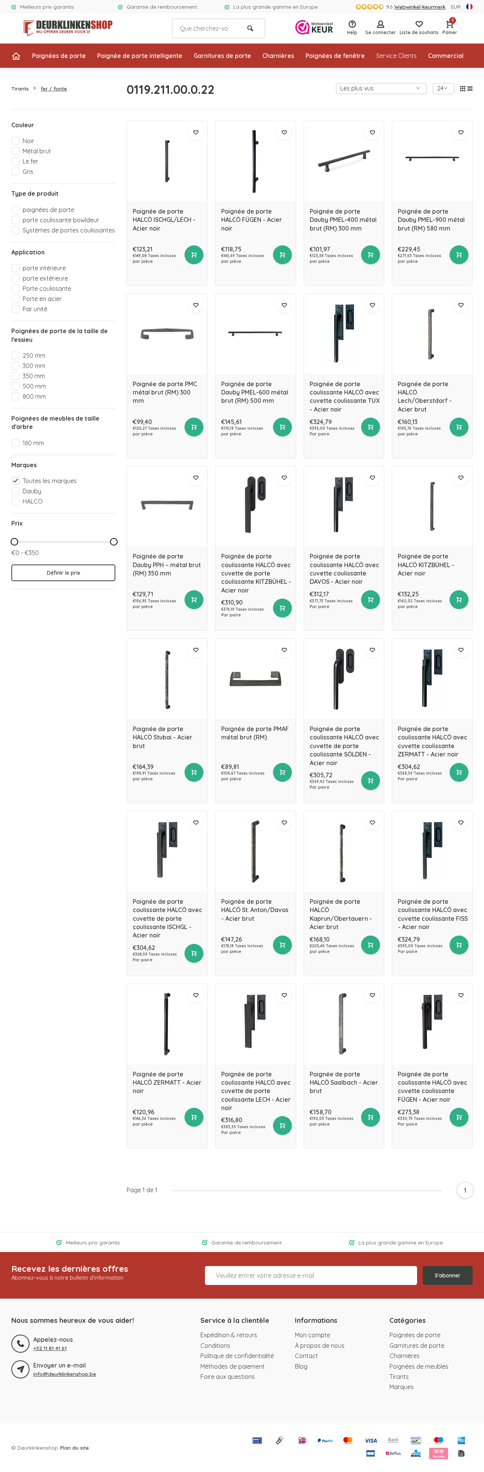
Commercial (446, 55)
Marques (401, 1387)
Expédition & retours (228, 1335)
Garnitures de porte (222, 55)
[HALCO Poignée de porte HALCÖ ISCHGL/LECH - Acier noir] (167, 161)
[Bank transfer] (393, 1441)
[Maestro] (438, 1441)
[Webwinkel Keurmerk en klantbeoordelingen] (314, 28)
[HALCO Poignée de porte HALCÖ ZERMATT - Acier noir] (167, 1024)
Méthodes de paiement (232, 1366)
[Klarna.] (438, 1454)
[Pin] (257, 1441)
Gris (28, 171)
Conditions (215, 1345)
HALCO (33, 501)
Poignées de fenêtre (335, 55)
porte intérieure (44, 268)
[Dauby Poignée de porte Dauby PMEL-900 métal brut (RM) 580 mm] (432, 161)
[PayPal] (325, 1441)
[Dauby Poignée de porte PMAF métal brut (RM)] (256, 679)
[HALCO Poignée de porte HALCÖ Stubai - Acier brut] (167, 679)
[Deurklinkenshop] (68, 28)
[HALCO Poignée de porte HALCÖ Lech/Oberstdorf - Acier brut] (432, 334)
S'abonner (448, 1275)
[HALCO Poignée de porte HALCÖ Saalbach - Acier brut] (344, 1024)
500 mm (34, 386)
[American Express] (461, 1441)
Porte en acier (42, 299)
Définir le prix (63, 572)
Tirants (20, 88)
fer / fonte (54, 88)
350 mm (34, 376)
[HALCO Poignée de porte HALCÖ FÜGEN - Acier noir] (256, 161)
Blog (301, 1366)
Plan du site (74, 1447)
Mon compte (312, 1335)
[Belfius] (393, 1454)
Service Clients (396, 55)
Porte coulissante (47, 288)
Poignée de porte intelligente (139, 55)
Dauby (32, 491)
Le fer (30, 161)
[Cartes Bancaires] (370, 1454)
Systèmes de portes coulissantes (69, 230)
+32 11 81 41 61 (50, 1348)
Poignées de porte (59, 55)
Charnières (278, 55)
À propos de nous (319, 1345)
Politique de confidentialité (237, 1356)
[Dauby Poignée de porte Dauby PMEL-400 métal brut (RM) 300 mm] (344, 161)
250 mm (34, 355)
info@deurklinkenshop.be (64, 1374)
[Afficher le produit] (194, 254)
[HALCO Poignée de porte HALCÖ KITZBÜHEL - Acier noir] (432, 506)
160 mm (33, 443)
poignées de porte (48, 210)
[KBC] (415, 1454)
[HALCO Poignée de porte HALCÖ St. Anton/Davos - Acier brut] (256, 851)
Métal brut (37, 151)
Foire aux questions (227, 1376)
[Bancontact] (415, 1441)
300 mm (34, 366)
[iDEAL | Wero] (302, 1441)
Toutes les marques (50, 481)
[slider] (14, 542)
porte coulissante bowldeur (61, 220)
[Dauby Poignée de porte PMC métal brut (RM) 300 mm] (167, 334)
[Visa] (370, 1441)
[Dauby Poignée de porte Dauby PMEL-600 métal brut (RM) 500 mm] (256, 334)
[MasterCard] (347, 1441)
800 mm (34, 396)
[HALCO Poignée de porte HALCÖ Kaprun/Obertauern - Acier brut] (344, 851)
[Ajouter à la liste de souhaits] (195, 132)
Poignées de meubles (418, 1366)
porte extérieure (45, 278)
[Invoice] (461, 1454)
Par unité (35, 309)
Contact (306, 1356)
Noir (28, 141)
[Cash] (279, 1441)
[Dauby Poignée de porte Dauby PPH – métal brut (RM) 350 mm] (167, 506)
